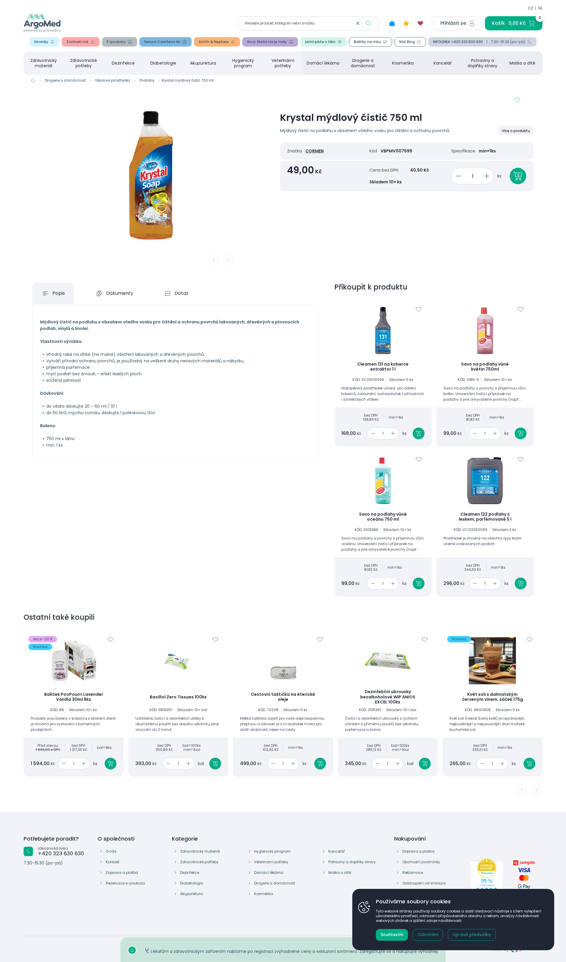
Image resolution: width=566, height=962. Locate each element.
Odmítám (427, 935)
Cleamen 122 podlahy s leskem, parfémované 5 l (485, 517)
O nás (111, 851)
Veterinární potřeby (283, 63)
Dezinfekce (123, 63)
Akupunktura (203, 63)
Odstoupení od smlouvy (424, 883)
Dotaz (181, 293)
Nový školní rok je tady (267, 41)
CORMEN (314, 151)
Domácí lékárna (323, 63)
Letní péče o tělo (320, 41)
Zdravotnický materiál (43, 63)
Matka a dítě (522, 63)
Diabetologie (163, 63)
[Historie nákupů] (392, 23)
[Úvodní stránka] (33, 80)
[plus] (487, 176)
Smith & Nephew (214, 41)
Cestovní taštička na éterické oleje (283, 697)
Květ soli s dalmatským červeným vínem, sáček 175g (492, 697)
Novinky (41, 41)
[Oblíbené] (420, 23)
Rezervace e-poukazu (125, 883)
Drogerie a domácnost (363, 63)
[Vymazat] (358, 23)
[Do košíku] (418, 433)
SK (540, 8)
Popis (58, 293)
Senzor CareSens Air (162, 41)
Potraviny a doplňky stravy (482, 63)
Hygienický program (243, 63)
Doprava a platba (122, 872)
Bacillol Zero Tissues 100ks (178, 697)
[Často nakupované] (406, 23)
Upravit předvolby (472, 935)
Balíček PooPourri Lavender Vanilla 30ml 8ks (73, 697)
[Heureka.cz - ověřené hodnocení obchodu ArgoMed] (487, 879)
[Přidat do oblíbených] (517, 100)
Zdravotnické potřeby (83, 63)
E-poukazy (116, 41)
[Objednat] (518, 176)
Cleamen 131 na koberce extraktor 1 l (383, 367)
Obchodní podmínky (421, 861)
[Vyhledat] (368, 23)
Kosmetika (403, 63)
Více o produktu (516, 130)
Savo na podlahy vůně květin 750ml (485, 367)
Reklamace (412, 872)
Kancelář (443, 63)
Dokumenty (119, 293)
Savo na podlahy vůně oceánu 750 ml (383, 517)
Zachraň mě (77, 41)
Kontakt (112, 861)
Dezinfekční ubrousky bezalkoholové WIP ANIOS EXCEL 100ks (387, 697)
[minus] (457, 176)
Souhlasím (392, 935)
